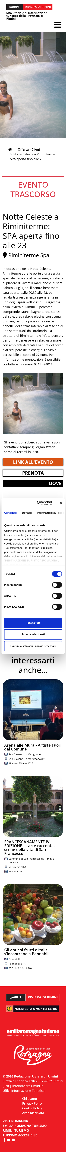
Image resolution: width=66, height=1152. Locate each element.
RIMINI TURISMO (16, 1130)
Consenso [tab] (10, 512)
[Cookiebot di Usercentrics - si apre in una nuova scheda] (38, 503)
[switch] (57, 585)
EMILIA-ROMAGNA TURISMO (25, 1126)
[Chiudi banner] (60, 503)
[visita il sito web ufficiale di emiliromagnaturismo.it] (33, 1033)
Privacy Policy (32, 1103)
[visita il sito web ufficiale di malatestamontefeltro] (33, 1011)
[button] (57, 25)
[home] (10, 149)
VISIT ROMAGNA (15, 1121)
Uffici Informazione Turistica (24, 1090)
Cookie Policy (32, 1108)
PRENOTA (33, 473)
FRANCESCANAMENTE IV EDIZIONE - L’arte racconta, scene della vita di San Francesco (29, 847)
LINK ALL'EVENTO (33, 462)
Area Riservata (33, 1113)
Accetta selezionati (33, 634)
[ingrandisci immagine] (33, 403)
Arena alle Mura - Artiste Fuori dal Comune (32, 747)
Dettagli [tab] (27, 512)
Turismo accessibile (20, 1135)
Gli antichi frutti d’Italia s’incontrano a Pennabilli (27, 952)
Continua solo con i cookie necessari (33, 645)
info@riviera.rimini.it (27, 1086)
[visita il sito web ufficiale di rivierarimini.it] (33, 995)
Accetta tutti (33, 622)
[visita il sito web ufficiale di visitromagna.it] (33, 1055)
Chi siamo (29, 1098)
